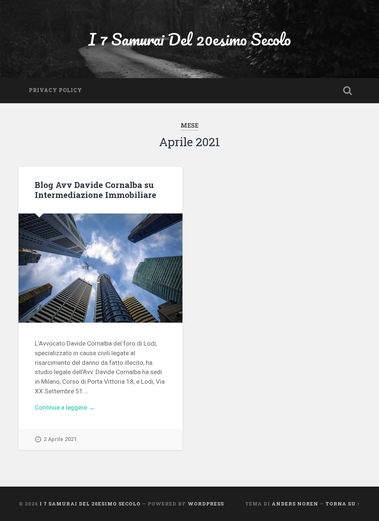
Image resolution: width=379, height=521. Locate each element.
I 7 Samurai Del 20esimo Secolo (189, 39)
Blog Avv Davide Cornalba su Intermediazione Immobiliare (95, 189)
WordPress (206, 504)
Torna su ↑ (342, 504)
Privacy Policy (55, 90)
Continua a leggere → (65, 407)
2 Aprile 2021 (60, 439)
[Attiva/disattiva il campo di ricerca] (347, 90)
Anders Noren (295, 504)
